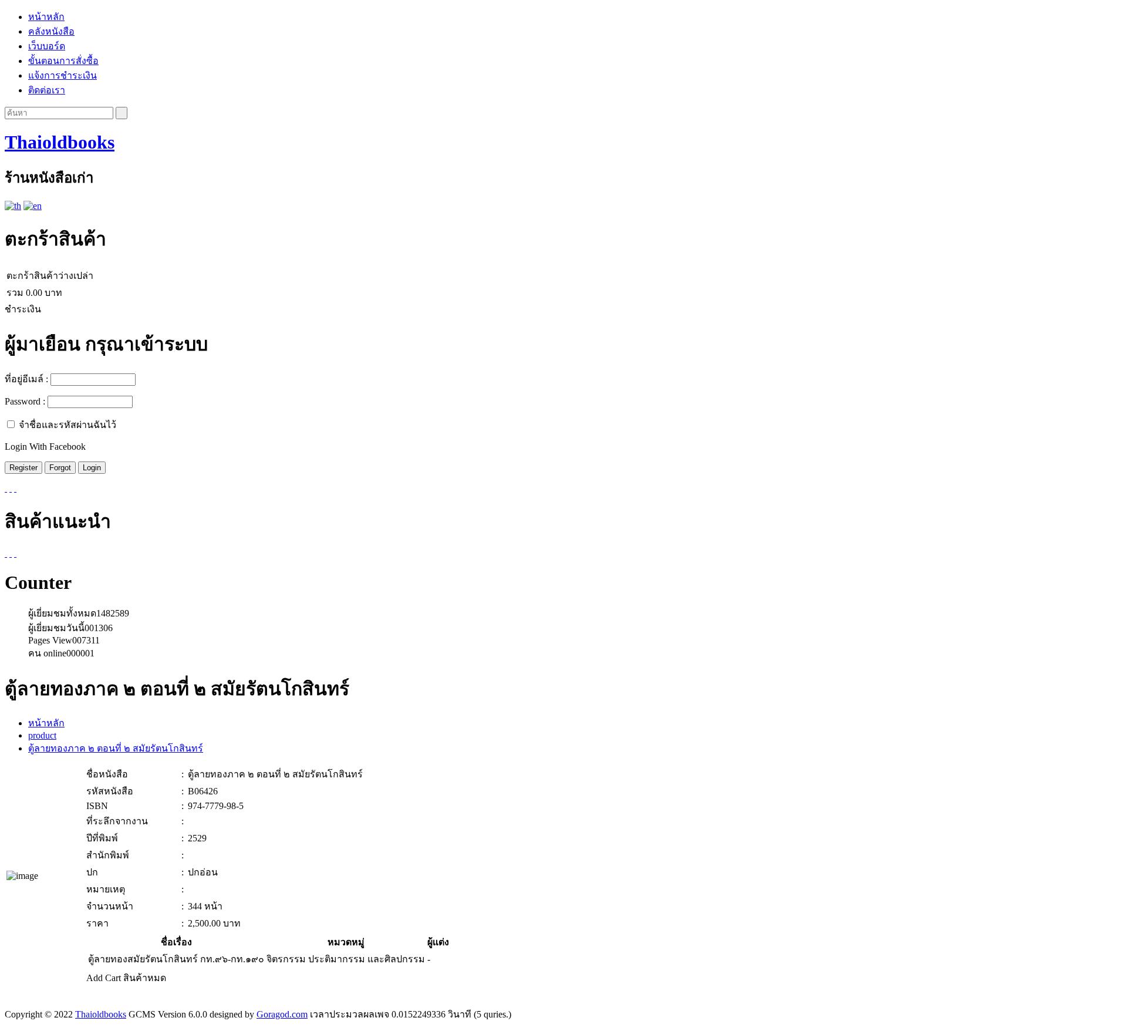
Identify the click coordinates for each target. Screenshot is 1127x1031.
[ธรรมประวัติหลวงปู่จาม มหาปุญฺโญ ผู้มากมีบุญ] (15, 553)
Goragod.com (282, 1014)
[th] (13, 206)
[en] (32, 206)
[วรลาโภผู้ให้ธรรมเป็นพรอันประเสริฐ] (10, 553)
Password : (25, 401)
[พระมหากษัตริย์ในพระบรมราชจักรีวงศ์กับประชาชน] (6, 553)
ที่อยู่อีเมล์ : (26, 379)
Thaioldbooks (59, 142)
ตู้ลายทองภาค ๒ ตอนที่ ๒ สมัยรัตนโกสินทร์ (115, 748)
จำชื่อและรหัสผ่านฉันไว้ (67, 425)
